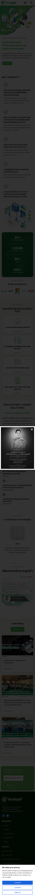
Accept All (18, 883)
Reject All (17, 892)
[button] (32, 429)
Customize (17, 887)
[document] (17, 448)
